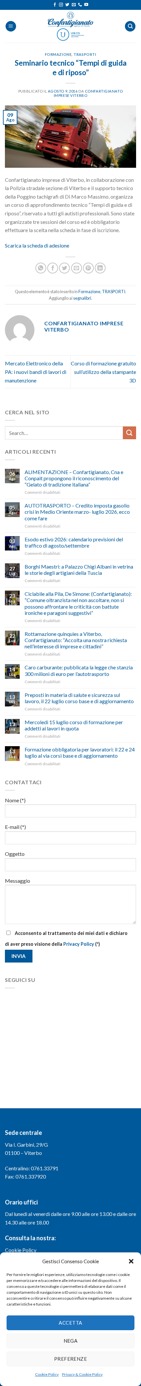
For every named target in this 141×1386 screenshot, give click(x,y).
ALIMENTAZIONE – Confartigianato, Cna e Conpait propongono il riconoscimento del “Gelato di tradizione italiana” (74, 478)
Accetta (70, 1323)
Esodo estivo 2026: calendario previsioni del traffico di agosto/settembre (74, 542)
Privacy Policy (78, 944)
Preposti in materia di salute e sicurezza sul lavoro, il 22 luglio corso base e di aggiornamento (79, 698)
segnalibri (82, 298)
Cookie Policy (47, 1374)
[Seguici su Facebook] (55, 5)
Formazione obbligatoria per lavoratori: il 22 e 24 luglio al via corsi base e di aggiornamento (80, 752)
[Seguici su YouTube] (86, 5)
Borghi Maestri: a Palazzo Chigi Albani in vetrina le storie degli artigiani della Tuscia (79, 569)
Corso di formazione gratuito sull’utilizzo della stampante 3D (103, 371)
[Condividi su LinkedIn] (100, 268)
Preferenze (70, 1359)
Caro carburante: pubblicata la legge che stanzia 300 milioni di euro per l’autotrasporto (79, 670)
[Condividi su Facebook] (52, 268)
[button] (131, 1261)
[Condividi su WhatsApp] (40, 268)
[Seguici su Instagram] (61, 5)
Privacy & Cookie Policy (82, 1374)
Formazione (58, 54)
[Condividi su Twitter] (64, 268)
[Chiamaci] (80, 5)
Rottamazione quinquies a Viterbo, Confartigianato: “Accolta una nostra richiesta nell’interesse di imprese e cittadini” (76, 640)
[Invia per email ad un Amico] (76, 268)
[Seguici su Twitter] (67, 5)
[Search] (130, 26)
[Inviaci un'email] (74, 5)
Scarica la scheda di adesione (37, 245)
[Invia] (129, 432)
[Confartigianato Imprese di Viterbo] (70, 26)
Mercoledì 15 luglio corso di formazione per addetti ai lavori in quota (74, 725)
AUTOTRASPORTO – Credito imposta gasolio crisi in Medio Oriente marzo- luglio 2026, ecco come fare (77, 511)
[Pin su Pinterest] (88, 268)
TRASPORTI (84, 54)
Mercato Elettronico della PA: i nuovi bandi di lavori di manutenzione (35, 371)
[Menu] (11, 26)
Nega (71, 1341)
